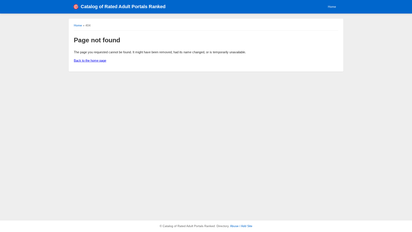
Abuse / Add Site (241, 226)
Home (332, 6)
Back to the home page (90, 60)
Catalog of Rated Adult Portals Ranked (119, 6)
